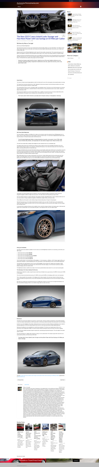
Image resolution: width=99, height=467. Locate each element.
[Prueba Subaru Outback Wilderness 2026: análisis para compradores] (69, 45)
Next (64, 439)
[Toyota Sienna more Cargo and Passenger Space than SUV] (20, 427)
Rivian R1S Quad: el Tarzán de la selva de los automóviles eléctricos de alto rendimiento (74, 27)
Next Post (62, 379)
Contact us (76, 460)
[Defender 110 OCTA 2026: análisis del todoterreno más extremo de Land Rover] (74, 48)
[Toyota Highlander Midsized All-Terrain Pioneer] (61, 427)
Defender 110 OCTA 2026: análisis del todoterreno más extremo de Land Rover (75, 39)
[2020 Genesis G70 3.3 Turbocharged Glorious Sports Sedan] (28, 427)
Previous (18, 439)
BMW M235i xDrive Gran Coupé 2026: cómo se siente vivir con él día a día (74, 21)
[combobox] (73, 58)
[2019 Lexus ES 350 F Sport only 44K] (37, 427)
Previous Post (20, 379)
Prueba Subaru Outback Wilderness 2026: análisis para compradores (75, 15)
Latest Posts (26, 384)
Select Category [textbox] (70, 58)
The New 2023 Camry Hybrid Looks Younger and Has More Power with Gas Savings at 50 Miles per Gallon (39, 375)
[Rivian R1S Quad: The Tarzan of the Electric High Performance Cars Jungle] (69, 48)
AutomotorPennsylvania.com (28, 3)
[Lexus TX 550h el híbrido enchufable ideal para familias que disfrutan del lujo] (74, 51)
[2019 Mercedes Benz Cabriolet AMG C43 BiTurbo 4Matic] (45, 427)
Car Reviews (29, 40)
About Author (20, 384)
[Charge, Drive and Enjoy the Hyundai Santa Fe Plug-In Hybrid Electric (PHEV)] (53, 427)
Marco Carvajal (21, 40)
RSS (69, 62)
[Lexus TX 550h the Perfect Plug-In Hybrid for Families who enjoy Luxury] (79, 51)
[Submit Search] (70, 1)
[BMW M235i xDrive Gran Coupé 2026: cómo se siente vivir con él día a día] (74, 45)
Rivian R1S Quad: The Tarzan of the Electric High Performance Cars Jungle (75, 33)
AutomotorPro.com (21, 376)
